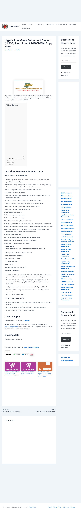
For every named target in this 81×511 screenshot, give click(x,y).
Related (11, 164)
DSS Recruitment (66, 279)
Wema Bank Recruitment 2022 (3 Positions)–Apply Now (27, 373)
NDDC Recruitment (67, 282)
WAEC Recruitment (67, 231)
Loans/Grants (26, 28)
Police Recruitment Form (68, 259)
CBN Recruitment (66, 193)
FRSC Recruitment (66, 292)
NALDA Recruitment (67, 225)
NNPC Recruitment (67, 237)
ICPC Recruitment (66, 201)
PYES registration (66, 234)
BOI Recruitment (66, 207)
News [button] (30, 24)
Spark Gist (14, 26)
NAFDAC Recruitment (67, 284)
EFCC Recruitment (66, 196)
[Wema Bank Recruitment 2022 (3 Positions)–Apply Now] (28, 366)
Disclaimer (66, 507)
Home (24, 24)
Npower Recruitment (67, 228)
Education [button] (39, 24)
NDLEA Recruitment (67, 220)
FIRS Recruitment (66, 222)
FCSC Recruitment (66, 295)
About (50, 507)
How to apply (10, 160)
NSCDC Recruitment (67, 271)
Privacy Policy (57, 507)
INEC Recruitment (66, 199)
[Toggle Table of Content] (23, 156)
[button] (32, 24)
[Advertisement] (40, 11)
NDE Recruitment (66, 204)
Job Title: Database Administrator (16, 158)
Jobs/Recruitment (61, 24)
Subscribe (66, 67)
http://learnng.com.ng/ (11, 326)
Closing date (10, 162)
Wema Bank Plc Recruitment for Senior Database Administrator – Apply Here (12, 373)
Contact (72, 507)
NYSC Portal (50, 24)
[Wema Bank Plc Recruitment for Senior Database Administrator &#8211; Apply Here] (12, 366)
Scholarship (72, 24)
